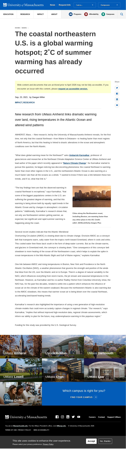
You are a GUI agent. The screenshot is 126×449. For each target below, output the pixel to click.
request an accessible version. (73, 89)
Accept (91, 441)
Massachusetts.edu (20, 426)
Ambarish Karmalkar (79, 155)
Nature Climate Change (74, 163)
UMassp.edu (61, 426)
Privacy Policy (48, 444)
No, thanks (105, 441)
